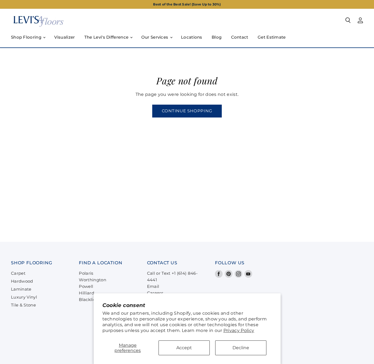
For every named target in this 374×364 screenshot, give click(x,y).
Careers (155, 293)
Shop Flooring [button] (26, 37)
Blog (216, 37)
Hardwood (22, 281)
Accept (184, 347)
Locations (191, 37)
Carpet (18, 273)
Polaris (86, 273)
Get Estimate (272, 37)
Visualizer (64, 37)
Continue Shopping (187, 110)
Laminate (21, 289)
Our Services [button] (155, 37)
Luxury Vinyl (24, 297)
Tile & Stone (23, 305)
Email (153, 286)
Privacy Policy (238, 330)
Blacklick (88, 299)
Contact (239, 37)
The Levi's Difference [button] (107, 37)
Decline (240, 347)
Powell (86, 286)
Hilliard (86, 293)
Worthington (92, 279)
